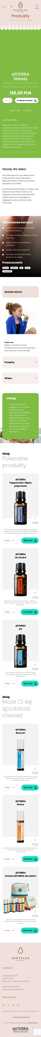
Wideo (8, 378)
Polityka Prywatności (21, 1017)
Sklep (24, 20)
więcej (7, 540)
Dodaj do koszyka (24, 100)
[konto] (3, 6)
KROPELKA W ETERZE (14, 20)
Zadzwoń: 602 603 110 (10, 987)
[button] (35, 520)
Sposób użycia (13, 291)
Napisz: (12, 989)
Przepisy (10, 362)
